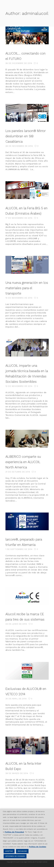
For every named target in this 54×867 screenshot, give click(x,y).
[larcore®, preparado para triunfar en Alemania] (27, 521)
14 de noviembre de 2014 (18, 298)
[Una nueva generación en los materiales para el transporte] (27, 265)
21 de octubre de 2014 (17, 472)
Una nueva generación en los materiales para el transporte (26, 288)
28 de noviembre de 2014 (19, 146)
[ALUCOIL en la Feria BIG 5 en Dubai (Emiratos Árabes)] (27, 190)
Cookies (44, 862)
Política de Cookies (37, 847)
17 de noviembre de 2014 (18, 218)
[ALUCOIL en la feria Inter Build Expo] (27, 745)
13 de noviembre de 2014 (18, 386)
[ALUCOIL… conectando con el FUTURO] (27, 35)
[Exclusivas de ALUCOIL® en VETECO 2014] (27, 671)
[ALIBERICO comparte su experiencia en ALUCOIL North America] (27, 438)
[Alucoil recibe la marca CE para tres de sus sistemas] (27, 596)
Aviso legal (23, 862)
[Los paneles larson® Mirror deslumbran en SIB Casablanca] (27, 113)
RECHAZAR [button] (22, 851)
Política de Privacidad (35, 862)
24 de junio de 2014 (16, 624)
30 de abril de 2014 (16, 699)
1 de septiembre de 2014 (18, 549)
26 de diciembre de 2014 (18, 63)
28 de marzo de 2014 (16, 773)
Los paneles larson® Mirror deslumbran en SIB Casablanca (25, 136)
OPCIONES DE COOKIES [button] (15, 856)
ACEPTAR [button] (9, 851)
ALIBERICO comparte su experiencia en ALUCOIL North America (23, 462)
